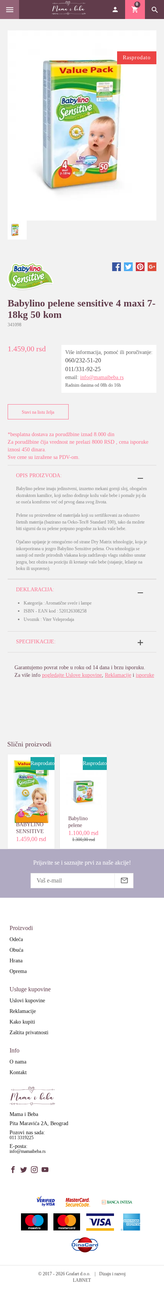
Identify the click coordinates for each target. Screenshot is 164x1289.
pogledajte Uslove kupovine (72, 675)
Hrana (16, 961)
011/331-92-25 (83, 369)
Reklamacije (118, 675)
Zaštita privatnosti (29, 1032)
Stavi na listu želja (38, 412)
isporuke (145, 675)
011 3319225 (22, 1137)
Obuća (16, 950)
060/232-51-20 (83, 360)
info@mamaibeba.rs (102, 377)
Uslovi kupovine (27, 1000)
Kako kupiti (22, 1022)
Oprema (18, 971)
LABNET (82, 1280)
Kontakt (18, 1072)
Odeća (16, 939)
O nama (18, 1062)
